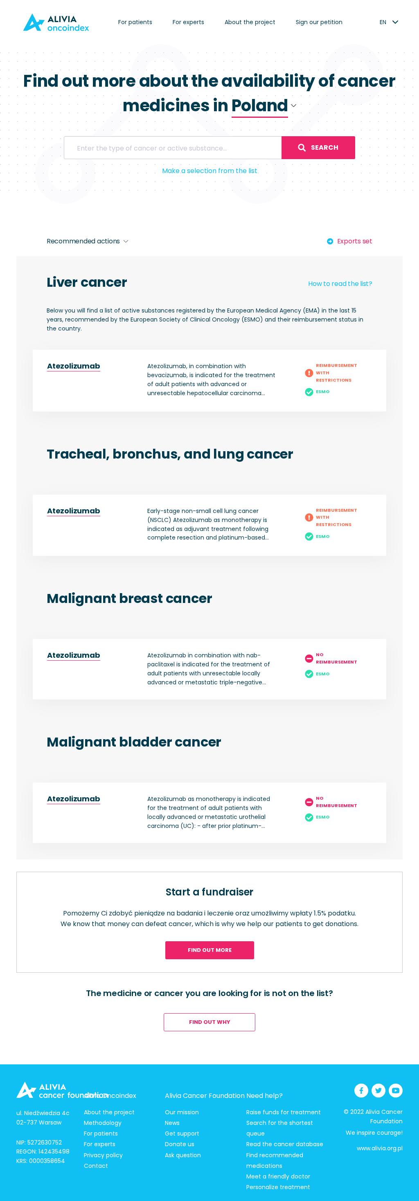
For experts (188, 22)
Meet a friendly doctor (278, 1176)
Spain (241, 141)
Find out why (209, 1022)
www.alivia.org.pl (380, 1148)
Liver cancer (87, 282)
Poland (244, 128)
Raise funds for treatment (283, 1112)
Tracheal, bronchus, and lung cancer (170, 454)
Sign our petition (319, 22)
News (172, 1123)
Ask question (183, 1155)
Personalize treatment (278, 1187)
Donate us (179, 1144)
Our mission (182, 1112)
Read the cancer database (284, 1144)
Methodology (103, 1123)
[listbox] (383, 22)
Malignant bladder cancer (134, 742)
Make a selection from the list (209, 170)
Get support (182, 1133)
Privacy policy (103, 1155)
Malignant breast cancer (129, 598)
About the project (250, 22)
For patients (135, 22)
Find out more (210, 950)
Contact (96, 1166)
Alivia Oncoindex (110, 1095)
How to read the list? (340, 283)
